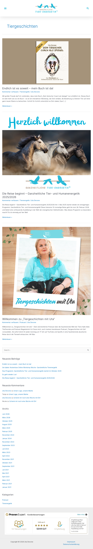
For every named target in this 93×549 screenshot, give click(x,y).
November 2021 (8, 459)
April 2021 (5, 477)
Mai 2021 (5, 473)
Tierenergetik (24, 92)
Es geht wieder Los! (9, 374)
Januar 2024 (7, 438)
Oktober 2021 (7, 463)
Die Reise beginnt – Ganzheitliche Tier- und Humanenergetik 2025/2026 (28, 378)
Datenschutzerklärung (71, 544)
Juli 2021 (5, 470)
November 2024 (8, 435)
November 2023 (8, 442)
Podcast (23, 322)
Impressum (71, 542)
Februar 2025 (7, 431)
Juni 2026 (6, 414)
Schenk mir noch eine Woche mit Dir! (27, 398)
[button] (5, 8)
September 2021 (8, 466)
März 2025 (6, 428)
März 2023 (6, 452)
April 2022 (6, 456)
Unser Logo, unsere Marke (23, 391)
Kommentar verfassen (10, 92)
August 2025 (7, 424)
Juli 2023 (5, 449)
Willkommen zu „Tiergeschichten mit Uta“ (28, 319)
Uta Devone (6, 391)
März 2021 (6, 480)
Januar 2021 (6, 487)
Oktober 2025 (7, 421)
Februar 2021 (7, 484)
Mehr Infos (81, 514)
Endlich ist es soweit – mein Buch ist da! (27, 88)
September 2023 (8, 445)
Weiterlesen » (7, 106)
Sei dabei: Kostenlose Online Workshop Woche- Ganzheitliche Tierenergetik (29, 367)
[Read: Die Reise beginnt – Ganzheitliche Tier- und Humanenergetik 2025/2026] (46, 152)
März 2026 (6, 417)
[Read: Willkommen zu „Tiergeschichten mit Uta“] (46, 271)
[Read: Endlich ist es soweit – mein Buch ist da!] (46, 61)
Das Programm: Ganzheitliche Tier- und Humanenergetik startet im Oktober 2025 (31, 371)
